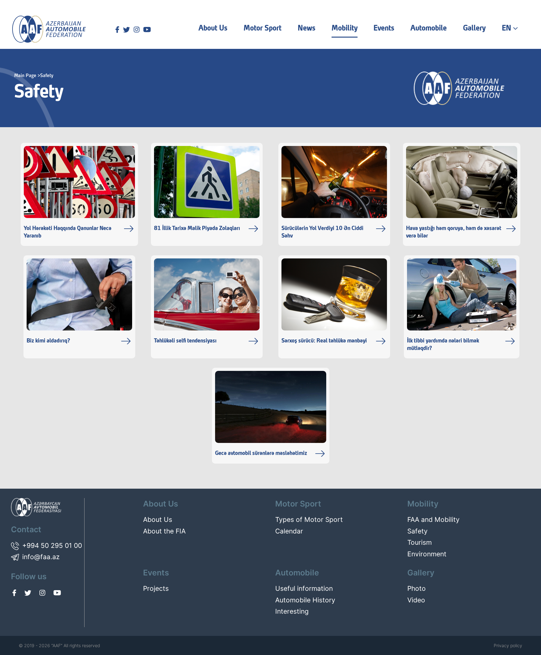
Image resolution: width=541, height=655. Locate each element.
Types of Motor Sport (309, 519)
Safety (417, 531)
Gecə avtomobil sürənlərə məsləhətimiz (261, 453)
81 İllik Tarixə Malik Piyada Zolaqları (197, 228)
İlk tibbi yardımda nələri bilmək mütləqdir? (443, 344)
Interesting (292, 611)
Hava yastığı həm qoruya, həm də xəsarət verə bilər (453, 232)
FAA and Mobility (433, 519)
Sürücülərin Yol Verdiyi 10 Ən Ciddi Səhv (322, 232)
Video (416, 600)
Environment (426, 554)
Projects (156, 588)
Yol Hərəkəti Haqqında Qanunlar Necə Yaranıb (67, 232)
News (306, 28)
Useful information (304, 588)
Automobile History (305, 600)
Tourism (419, 542)
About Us (157, 519)
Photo (416, 588)
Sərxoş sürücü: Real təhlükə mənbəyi (324, 341)
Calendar (289, 531)
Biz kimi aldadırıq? (48, 341)
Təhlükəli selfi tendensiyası (185, 341)
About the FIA (164, 531)
